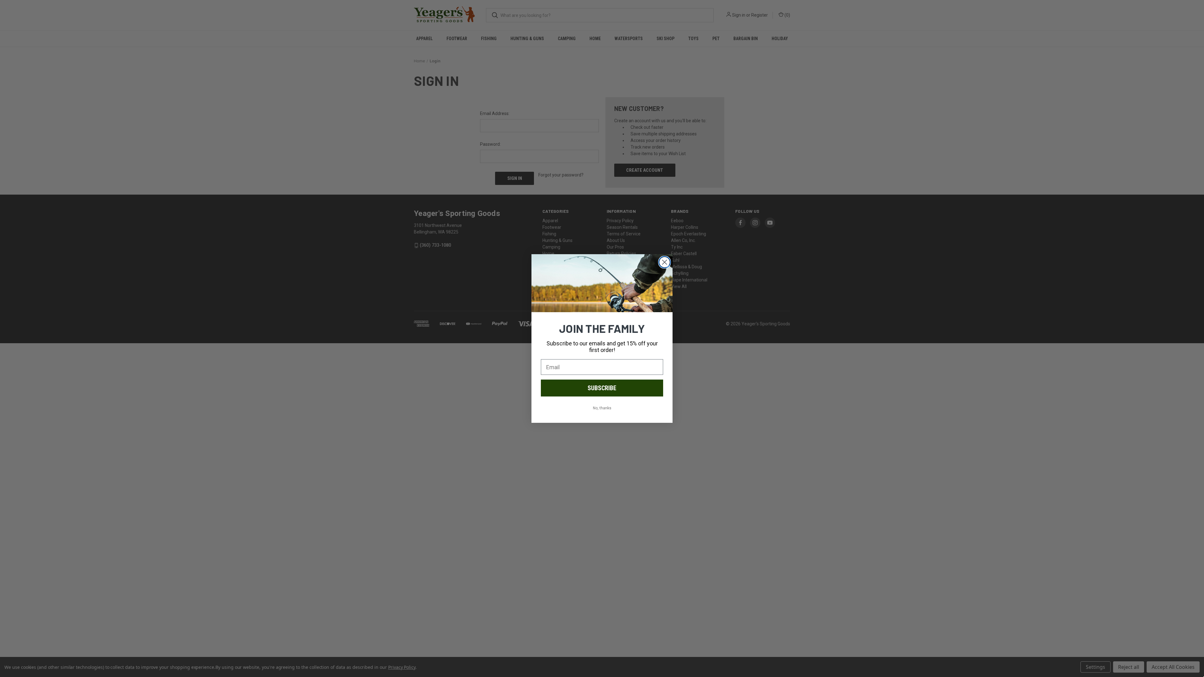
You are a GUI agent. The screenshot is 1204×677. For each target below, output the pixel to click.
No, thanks (602, 408)
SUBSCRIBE (602, 388)
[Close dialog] (664, 262)
